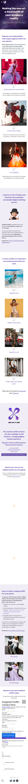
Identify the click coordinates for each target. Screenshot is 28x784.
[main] (14, 13)
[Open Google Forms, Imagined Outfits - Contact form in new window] (24, 702)
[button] (1, 2)
